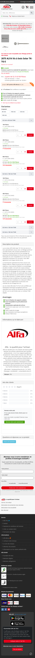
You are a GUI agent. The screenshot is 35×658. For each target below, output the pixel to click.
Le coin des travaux (8, 544)
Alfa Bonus (6, 538)
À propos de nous (8, 555)
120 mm (22, 112)
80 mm (4, 112)
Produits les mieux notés (10, 587)
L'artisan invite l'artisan (9, 541)
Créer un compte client (9, 529)
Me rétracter (4, 510)
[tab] (17, 120)
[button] (17, 120)
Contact (5, 523)
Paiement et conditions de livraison (13, 526)
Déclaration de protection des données (12, 505)
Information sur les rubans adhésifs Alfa (14, 549)
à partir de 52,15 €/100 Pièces (15, 77)
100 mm (13, 112)
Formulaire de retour (9, 532)
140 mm (4, 115)
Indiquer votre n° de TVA (18, 641)
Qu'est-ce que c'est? (20, 614)
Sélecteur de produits (9, 546)
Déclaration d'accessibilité (8, 507)
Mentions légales (8, 558)
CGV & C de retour (6, 502)
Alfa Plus (5, 520)
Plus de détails (5, 73)
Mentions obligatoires (9, 561)
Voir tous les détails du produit (11, 103)
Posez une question (9, 441)
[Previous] (5, 51)
